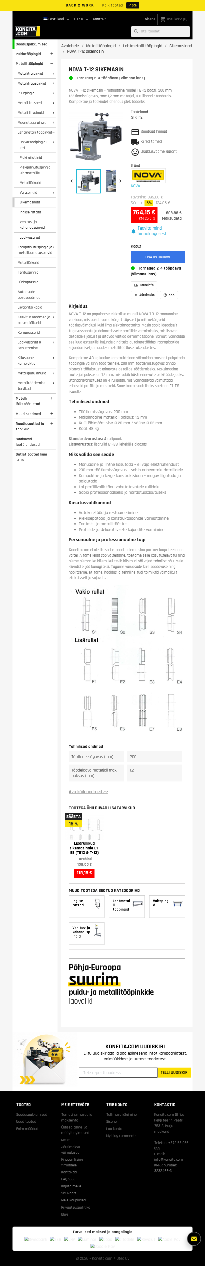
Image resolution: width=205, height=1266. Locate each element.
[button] (158, 231)
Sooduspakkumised (32, 44)
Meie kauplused (73, 1200)
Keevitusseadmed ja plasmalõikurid (34, 320)
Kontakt (99, 19)
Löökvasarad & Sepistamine (29, 345)
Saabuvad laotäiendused (28, 442)
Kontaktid (69, 1172)
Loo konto (114, 1128)
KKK (171, 295)
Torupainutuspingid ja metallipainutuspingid (35, 250)
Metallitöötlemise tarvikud (32, 385)
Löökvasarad (30, 237)
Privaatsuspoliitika (75, 1207)
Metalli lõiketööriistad (28, 401)
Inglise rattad (30, 212)
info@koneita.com (168, 1159)
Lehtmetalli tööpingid (35, 132)
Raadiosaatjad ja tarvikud (30, 426)
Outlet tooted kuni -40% (31, 457)
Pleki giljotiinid (31, 157)
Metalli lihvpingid (31, 112)
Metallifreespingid (32, 83)
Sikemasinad (30, 202)
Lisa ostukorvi (158, 257)
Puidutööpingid (28, 53)
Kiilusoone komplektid (27, 360)
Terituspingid (28, 272)
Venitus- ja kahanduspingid (32, 224)
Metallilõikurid (30, 182)
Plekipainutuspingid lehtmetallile (35, 170)
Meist (65, 1139)
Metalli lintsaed (30, 102)
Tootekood (139, 111)
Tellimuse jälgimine (121, 1114)
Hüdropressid (28, 282)
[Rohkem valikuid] (194, 1239)
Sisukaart (68, 1193)
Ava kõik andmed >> (88, 792)
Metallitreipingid (30, 73)
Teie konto (117, 1105)
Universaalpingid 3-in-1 (35, 145)
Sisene (150, 19)
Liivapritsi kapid (30, 307)
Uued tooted (26, 1121)
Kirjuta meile (71, 1186)
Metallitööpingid (29, 63)
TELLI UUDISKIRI (174, 1072)
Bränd (135, 165)
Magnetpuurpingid (32, 122)
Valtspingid (28, 192)
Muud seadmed (28, 413)
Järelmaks (147, 295)
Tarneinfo (146, 285)
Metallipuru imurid (32, 373)
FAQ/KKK (68, 1179)
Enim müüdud (27, 1128)
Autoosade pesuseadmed (29, 294)
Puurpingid (26, 93)
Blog (64, 1214)
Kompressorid (29, 332)
